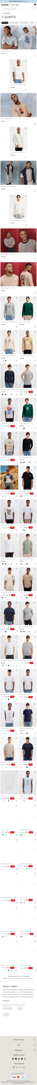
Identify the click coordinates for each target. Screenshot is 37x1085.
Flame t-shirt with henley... (27, 559)
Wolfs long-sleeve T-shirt (8, 288)
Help (18, 1045)
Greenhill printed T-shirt (8, 355)
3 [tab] (13, 60)
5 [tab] (5, 297)
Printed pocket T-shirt (26, 931)
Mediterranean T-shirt (7, 864)
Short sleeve (14, 23)
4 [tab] (14, 60)
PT (21, 1067)
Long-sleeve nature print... (27, 355)
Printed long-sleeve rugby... (18, 220)
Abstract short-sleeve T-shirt (9, 423)
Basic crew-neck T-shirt (7, 796)
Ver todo (5, 23)
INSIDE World (18, 1050)
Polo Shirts (7, 1008)
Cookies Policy (12, 1081)
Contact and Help (18, 1040)
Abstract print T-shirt (7, 457)
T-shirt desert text (6, 118)
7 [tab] (7, 568)
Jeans (20, 1008)
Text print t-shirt (24, 593)
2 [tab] (12, 60)
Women (12, 5)
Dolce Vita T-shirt (24, 694)
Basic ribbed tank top (26, 389)
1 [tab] (2, 26)
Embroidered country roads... (19, 85)
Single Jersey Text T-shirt (8, 897)
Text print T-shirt (24, 525)
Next (25, 71)
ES (17, 1067)
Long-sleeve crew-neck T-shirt (19, 152)
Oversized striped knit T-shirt (28, 660)
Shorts (6, 1014)
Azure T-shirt (5, 830)
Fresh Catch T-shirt (25, 965)
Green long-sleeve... (25, 322)
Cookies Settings (21, 1081)
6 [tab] (15, 196)
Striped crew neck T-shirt (8, 186)
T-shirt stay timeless (25, 491)
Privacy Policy (5, 1081)
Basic (32, 23)
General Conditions (30, 1081)
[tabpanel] (18, 71)
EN (24, 1067)
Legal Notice (16, 1083)
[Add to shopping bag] (35, 56)
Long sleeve (24, 23)
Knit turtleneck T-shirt (26, 830)
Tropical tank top (6, 728)
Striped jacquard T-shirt (8, 254)
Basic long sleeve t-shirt (8, 389)
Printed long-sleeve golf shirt (9, 322)
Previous (11, 71)
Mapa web (22, 1083)
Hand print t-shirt (6, 51)
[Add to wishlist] (35, 26)
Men (17, 5)
